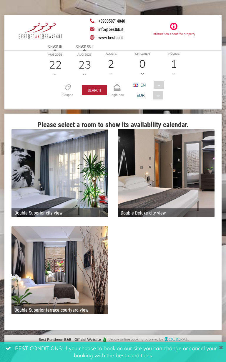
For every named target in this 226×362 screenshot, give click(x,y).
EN (143, 85)
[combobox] (151, 85)
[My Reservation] (117, 85)
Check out (84, 46)
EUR (141, 95)
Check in (55, 46)
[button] (94, 90)
